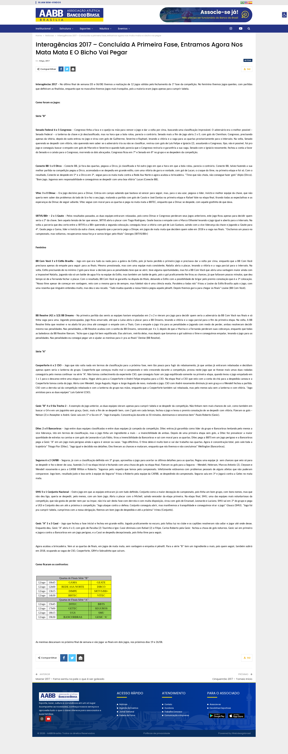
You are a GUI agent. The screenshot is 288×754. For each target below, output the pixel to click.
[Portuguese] (242, 2)
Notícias (247, 60)
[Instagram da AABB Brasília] (231, 29)
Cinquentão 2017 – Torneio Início (232, 679)
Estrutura (65, 28)
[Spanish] (250, 2)
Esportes (85, 28)
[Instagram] (42, 719)
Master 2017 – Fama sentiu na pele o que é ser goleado (70, 679)
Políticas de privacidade (157, 733)
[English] (246, 2)
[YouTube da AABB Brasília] (241, 29)
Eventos (123, 28)
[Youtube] (48, 719)
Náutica (104, 28)
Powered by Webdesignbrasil (234, 733)
